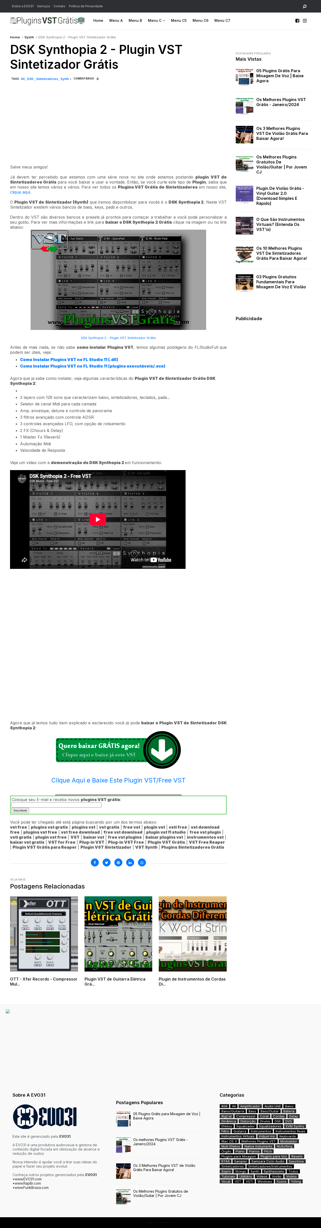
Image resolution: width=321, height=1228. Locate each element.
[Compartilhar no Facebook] (95, 862)
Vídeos (262, 1176)
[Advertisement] (118, 128)
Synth (29, 37)
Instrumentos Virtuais (238, 1136)
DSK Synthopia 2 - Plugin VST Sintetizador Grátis (118, 338)
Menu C (155, 20)
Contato (59, 6)
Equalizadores (270, 1126)
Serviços (43, 6)
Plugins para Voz (274, 1156)
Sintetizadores (47, 79)
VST (238, 1181)
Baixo (289, 1106)
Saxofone (296, 1161)
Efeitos (226, 1126)
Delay (293, 1116)
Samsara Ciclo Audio (268, 1161)
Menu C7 (222, 20)
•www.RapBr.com (27, 1183)
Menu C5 (179, 20)
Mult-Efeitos (230, 1146)
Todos (293, 1171)
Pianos (254, 1151)
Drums (265, 1121)
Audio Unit (273, 1106)
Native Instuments (258, 1146)
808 (224, 1106)
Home (98, 20)
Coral (264, 1116)
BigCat (226, 1116)
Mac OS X (229, 1141)
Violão (277, 1176)
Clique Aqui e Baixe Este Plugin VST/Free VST (118, 780)
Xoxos (281, 1181)
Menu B (135, 20)
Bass (252, 1111)
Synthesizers (274, 1171)
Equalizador (245, 1126)
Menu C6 (200, 20)
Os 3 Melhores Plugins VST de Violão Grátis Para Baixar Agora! (282, 133)
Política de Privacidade (86, 6)
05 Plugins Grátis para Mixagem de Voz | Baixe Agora (280, 75)
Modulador (288, 1141)
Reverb (296, 1156)
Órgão (226, 1151)
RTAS (225, 1161)
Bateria (288, 1111)
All (23, 79)
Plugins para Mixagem (238, 1156)
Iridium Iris (267, 1136)
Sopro (226, 1171)
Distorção (248, 1121)
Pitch (268, 1151)
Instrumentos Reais (290, 1131)
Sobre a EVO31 (23, 6)
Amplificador (250, 1106)
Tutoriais (228, 1176)
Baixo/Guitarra (232, 1111)
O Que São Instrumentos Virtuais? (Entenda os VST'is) (280, 224)
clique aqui (20, 192)
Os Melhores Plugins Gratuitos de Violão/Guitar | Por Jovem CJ (281, 164)
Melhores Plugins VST (259, 1141)
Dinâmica (228, 1121)
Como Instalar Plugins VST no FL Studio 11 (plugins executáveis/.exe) (92, 366)
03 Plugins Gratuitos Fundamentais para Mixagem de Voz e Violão (281, 281)
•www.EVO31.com (27, 1179)
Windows (265, 1181)
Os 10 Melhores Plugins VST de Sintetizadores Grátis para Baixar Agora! (281, 253)
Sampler (240, 1161)
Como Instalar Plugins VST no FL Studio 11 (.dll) (69, 359)
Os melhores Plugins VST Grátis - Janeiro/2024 (281, 102)
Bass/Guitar (270, 1111)
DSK (30, 79)
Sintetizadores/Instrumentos (270, 1166)
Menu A (116, 20)
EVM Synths (295, 1126)
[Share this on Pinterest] (118, 862)
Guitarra (239, 1131)
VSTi (249, 1181)
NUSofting (284, 1146)
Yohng (296, 1181)
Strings (240, 1171)
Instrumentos (261, 1131)
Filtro (225, 1131)
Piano (240, 1151)
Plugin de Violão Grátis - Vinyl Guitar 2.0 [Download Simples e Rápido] (280, 196)
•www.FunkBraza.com (31, 1187)
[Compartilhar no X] (107, 862)
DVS (288, 1121)
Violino (291, 1176)
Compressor (246, 1116)
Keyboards (287, 1136)
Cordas (279, 1116)
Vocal (225, 1181)
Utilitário (245, 1176)
